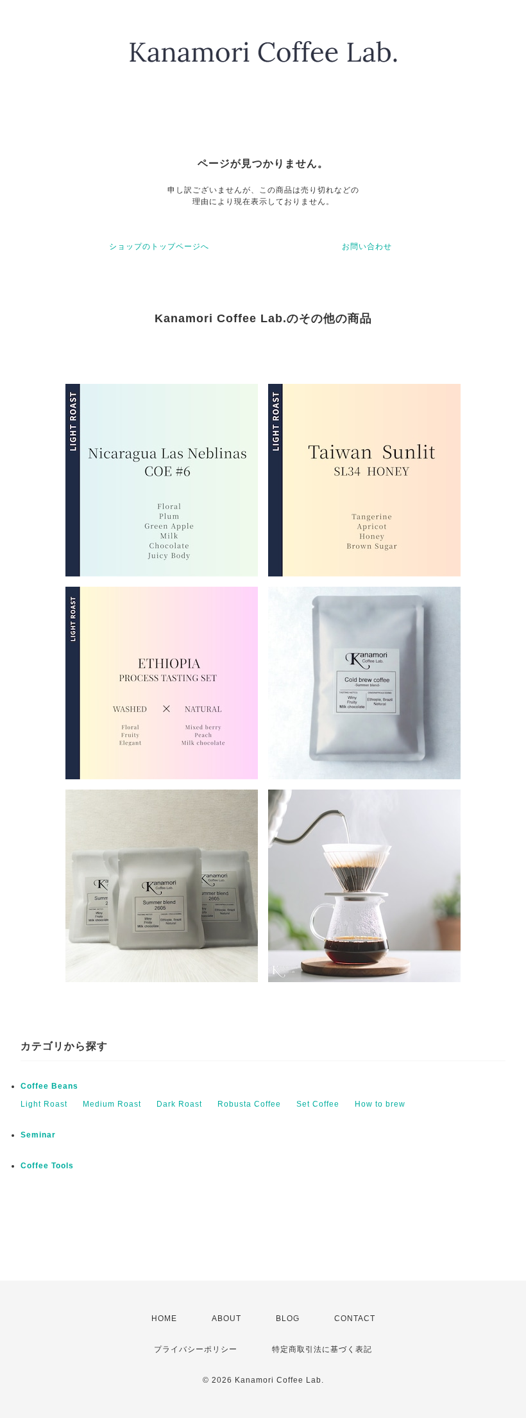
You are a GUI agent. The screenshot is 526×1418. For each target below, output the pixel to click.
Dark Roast (179, 1104)
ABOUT (226, 1318)
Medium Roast (112, 1104)
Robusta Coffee (249, 1104)
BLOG (288, 1318)
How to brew (380, 1104)
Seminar (38, 1134)
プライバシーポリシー (195, 1349)
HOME (164, 1318)
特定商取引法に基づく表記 (322, 1349)
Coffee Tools (47, 1165)
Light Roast (44, 1104)
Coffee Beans (49, 1086)
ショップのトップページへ (159, 246)
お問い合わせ (367, 246)
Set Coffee (317, 1104)
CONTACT (354, 1318)
